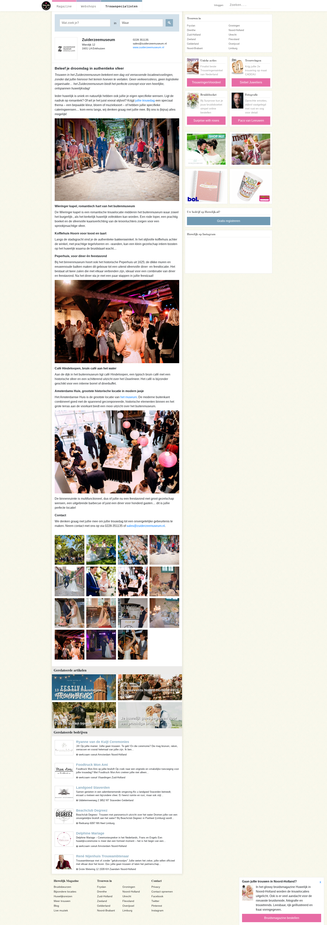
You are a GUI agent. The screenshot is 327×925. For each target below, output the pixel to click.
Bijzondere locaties (65, 891)
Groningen (234, 25)
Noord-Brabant (195, 48)
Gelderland (193, 43)
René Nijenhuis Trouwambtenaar (102, 856)
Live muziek (61, 910)
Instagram (157, 910)
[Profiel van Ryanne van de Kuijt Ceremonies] (64, 747)
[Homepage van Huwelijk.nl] (46, 5)
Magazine (64, 6)
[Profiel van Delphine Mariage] (64, 839)
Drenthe (191, 30)
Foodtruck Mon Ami (92, 765)
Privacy (155, 886)
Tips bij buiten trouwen (74, 723)
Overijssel (234, 43)
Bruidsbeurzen (62, 886)
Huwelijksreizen (63, 896)
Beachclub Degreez (91, 810)
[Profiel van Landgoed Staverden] (64, 793)
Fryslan (191, 25)
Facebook (157, 896)
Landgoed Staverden (93, 787)
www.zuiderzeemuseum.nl (148, 47)
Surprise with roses (206, 120)
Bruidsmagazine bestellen (281, 918)
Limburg (233, 48)
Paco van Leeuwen (251, 120)
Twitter (155, 901)
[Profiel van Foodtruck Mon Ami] (64, 770)
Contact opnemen (162, 891)
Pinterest (156, 905)
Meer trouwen (62, 901)
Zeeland (191, 39)
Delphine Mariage (90, 833)
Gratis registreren (228, 221)
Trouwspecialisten (121, 6)
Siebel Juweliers (251, 82)
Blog (56, 905)
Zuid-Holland (194, 34)
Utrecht (233, 34)
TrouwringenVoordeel (206, 82)
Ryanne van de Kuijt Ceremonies (102, 742)
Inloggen (218, 5)
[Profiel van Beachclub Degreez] (64, 816)
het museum (128, 397)
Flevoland (234, 39)
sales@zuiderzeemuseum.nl (146, 525)
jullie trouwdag (145, 100)
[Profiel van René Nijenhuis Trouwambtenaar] (64, 862)
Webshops (88, 6)
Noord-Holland (236, 30)
